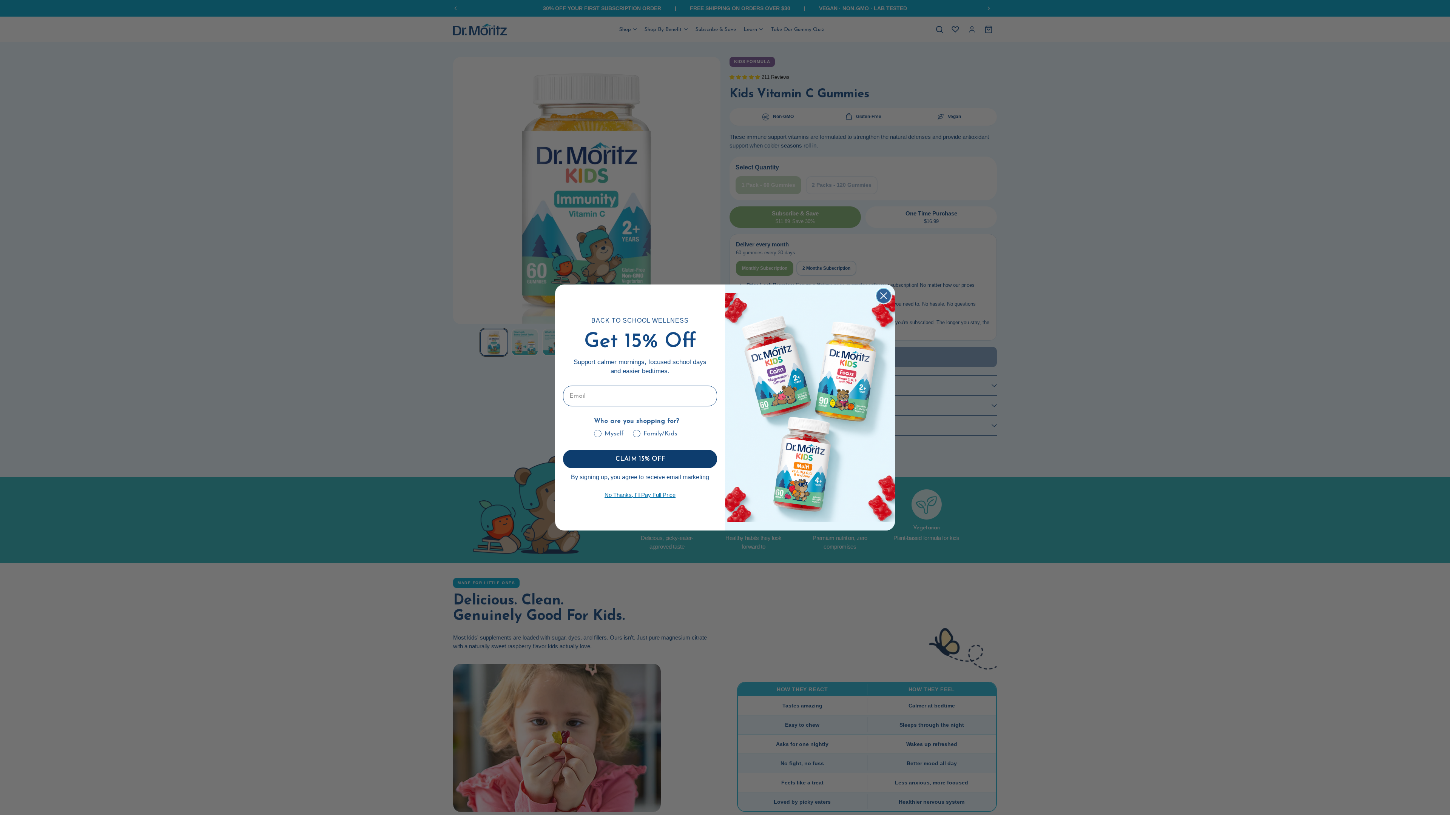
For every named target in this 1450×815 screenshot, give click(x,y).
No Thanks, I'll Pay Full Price (640, 495)
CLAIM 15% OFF (640, 459)
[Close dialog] (883, 295)
